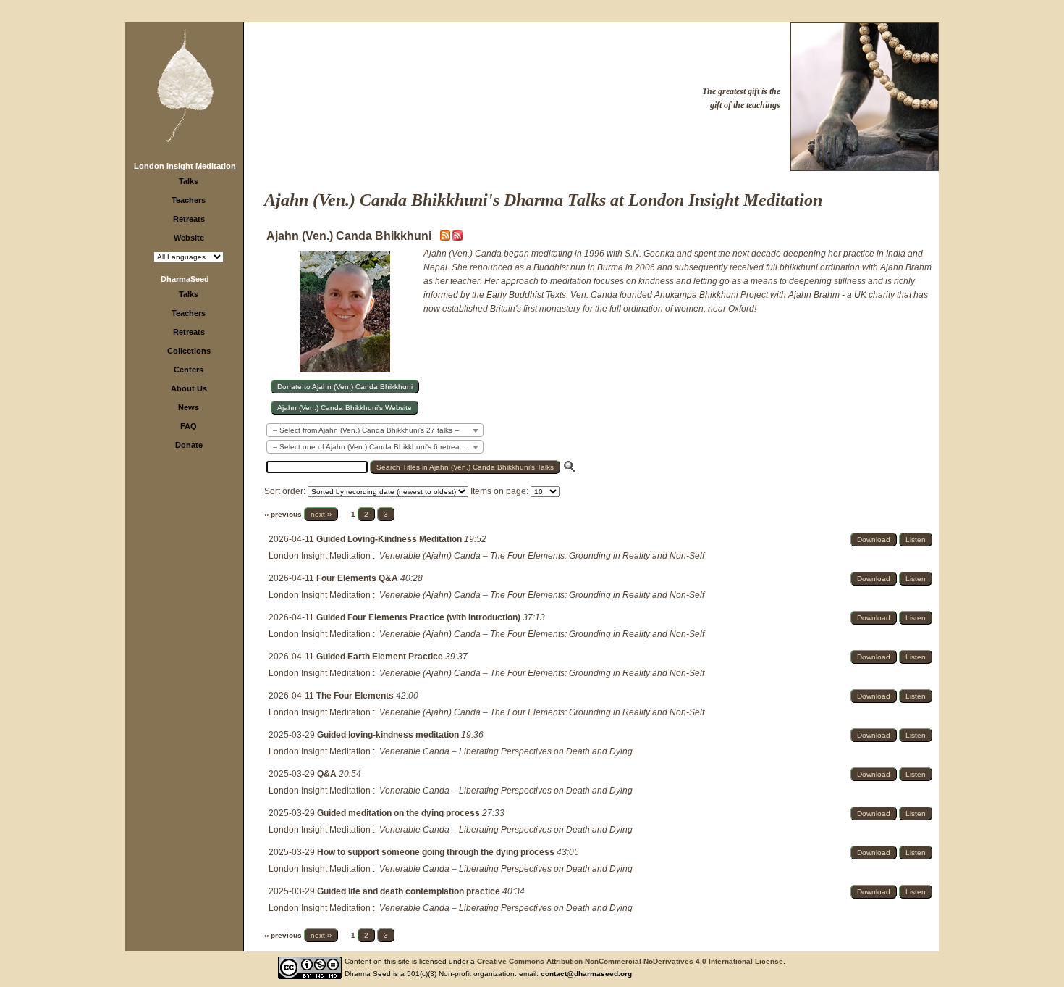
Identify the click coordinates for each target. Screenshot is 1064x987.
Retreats (189, 219)
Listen (915, 540)
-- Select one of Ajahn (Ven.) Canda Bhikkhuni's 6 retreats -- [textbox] (372, 447)
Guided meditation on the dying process (399, 813)
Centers (188, 369)
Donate (189, 445)
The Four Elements (356, 696)
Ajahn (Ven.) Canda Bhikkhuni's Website (344, 408)
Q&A (328, 774)
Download (873, 540)
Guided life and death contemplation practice (409, 891)
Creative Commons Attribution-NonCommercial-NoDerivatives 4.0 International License (630, 961)
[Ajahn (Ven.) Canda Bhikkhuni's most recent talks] (446, 238)
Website (189, 237)
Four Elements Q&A (358, 578)
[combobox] (375, 430)
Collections (189, 350)
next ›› (321, 514)
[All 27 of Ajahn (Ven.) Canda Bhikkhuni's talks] (457, 238)
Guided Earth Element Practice (380, 656)
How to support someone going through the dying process (437, 852)
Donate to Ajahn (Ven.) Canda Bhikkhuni (345, 387)
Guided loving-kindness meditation (389, 735)
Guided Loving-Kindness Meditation (390, 539)
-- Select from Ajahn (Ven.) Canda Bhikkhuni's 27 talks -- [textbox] (366, 430)
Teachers (189, 200)
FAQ (188, 426)
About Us (189, 388)
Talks (188, 181)
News (188, 407)
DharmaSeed (185, 279)
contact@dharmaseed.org (586, 974)
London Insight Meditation (185, 166)
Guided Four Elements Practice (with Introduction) (419, 617)
